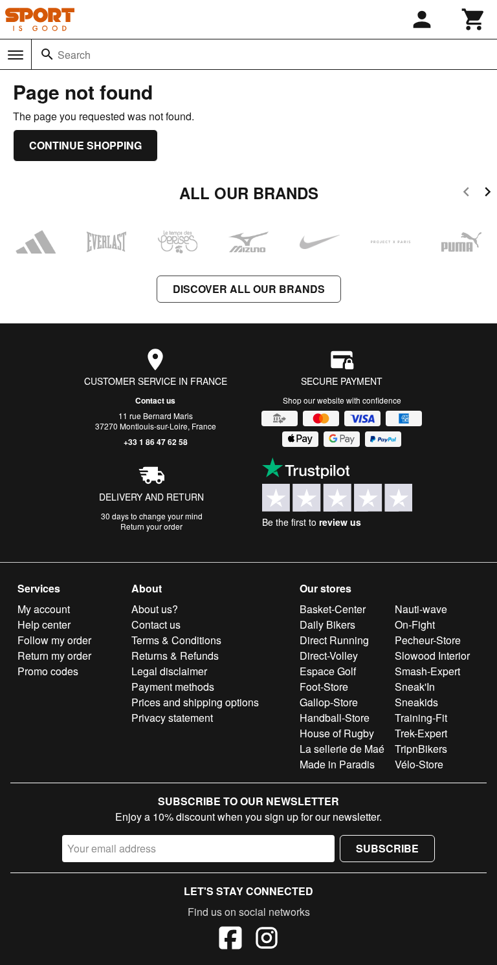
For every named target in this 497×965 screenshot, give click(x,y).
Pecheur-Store (428, 640)
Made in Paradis (337, 764)
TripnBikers (421, 748)
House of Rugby (337, 733)
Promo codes (47, 671)
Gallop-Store (329, 702)
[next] (487, 193)
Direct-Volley (329, 655)
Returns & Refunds (175, 655)
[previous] (466, 193)
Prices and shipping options (195, 702)
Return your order (151, 526)
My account (43, 609)
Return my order (54, 655)
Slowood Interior (432, 655)
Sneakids (416, 702)
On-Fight (415, 624)
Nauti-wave (421, 609)
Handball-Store (335, 717)
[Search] (47, 54)
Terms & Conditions (176, 640)
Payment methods (172, 686)
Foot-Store (324, 686)
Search (74, 54)
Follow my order (54, 640)
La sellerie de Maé (342, 748)
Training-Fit (421, 717)
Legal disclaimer (169, 671)
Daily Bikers (327, 624)
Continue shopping (85, 145)
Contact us (155, 400)
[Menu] (15, 54)
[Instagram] (267, 940)
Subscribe (387, 848)
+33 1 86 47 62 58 (156, 442)
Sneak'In (415, 686)
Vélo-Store (419, 764)
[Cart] (474, 19)
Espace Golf (328, 671)
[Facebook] (230, 940)
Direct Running (334, 640)
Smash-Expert (427, 671)
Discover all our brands (249, 288)
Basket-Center (333, 609)
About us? (154, 609)
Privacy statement (172, 717)
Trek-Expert (421, 733)
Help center (44, 624)
